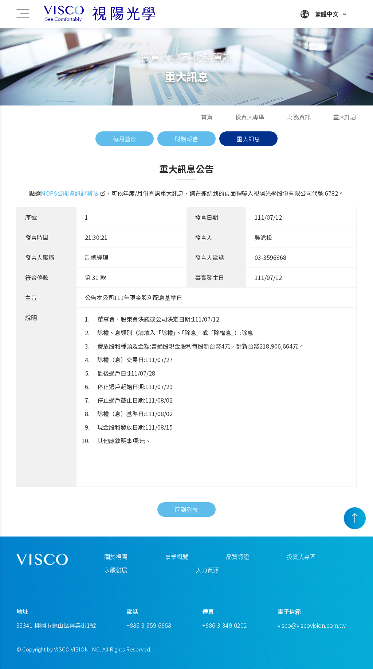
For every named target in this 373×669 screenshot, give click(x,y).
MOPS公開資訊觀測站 (69, 193)
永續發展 (115, 569)
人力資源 (207, 569)
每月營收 (124, 138)
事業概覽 (176, 556)
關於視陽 (115, 556)
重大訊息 (248, 138)
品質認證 (237, 556)
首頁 (207, 116)
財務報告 (186, 138)
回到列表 (186, 509)
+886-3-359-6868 (148, 625)
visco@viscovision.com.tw (312, 625)
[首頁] (109, 14)
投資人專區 (301, 556)
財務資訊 (299, 116)
